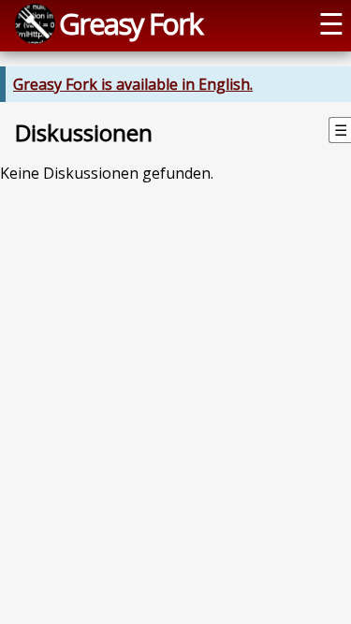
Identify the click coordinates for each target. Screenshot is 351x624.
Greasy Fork (130, 23)
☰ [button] (331, 23)
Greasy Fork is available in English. (133, 84)
